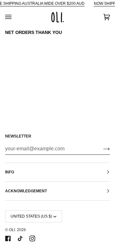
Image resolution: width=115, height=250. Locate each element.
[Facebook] (8, 238)
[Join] (101, 149)
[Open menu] (14, 17)
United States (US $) (31, 216)
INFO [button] (9, 172)
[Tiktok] (20, 238)
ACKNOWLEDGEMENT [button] (26, 191)
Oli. (12, 230)
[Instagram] (32, 238)
